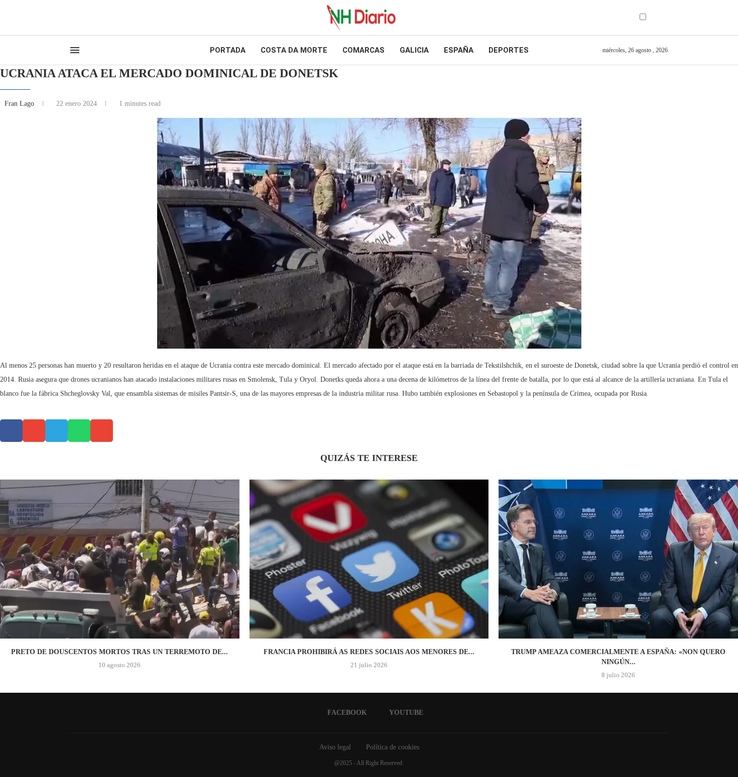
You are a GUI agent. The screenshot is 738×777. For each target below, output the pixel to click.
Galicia (414, 50)
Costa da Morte (294, 50)
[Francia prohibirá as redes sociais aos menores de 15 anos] (369, 559)
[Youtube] (82, 18)
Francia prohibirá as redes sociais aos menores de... (369, 652)
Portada (227, 50)
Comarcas (363, 50)
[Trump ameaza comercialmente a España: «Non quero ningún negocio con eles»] (618, 559)
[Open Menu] (74, 50)
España (458, 50)
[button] (11, 430)
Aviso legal (335, 747)
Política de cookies (392, 747)
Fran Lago (20, 103)
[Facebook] (73, 18)
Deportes (508, 50)
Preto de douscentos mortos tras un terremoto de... (119, 652)
